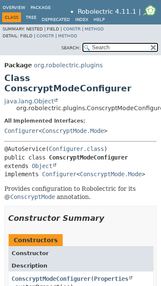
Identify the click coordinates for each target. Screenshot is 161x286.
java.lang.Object (29, 101)
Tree (31, 17)
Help (99, 19)
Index (81, 19)
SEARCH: (70, 47)
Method (94, 29)
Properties (111, 278)
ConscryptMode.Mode (73, 130)
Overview (14, 7)
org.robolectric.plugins (68, 65)
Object (42, 166)
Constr (72, 29)
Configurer (21, 130)
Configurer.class (76, 148)
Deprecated (56, 19)
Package (40, 7)
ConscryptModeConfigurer (51, 278)
